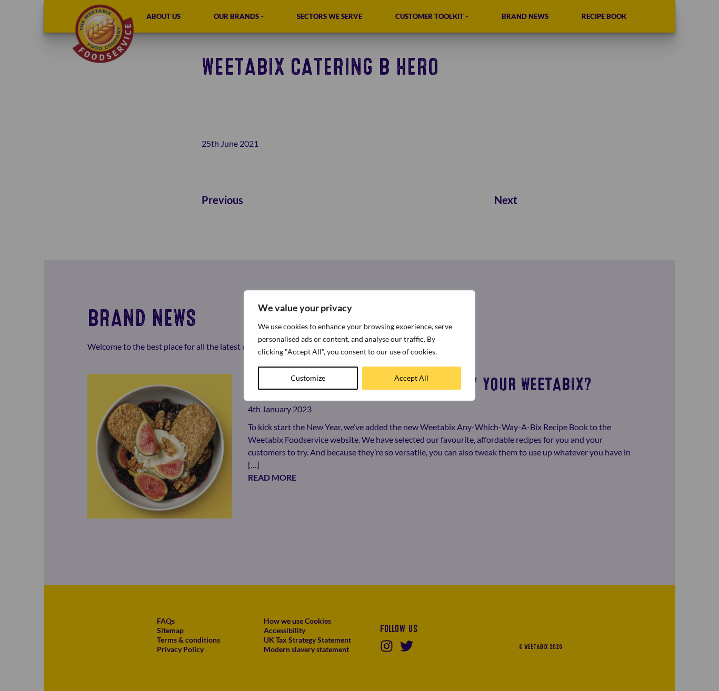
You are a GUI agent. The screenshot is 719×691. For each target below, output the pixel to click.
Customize (308, 377)
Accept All (411, 377)
